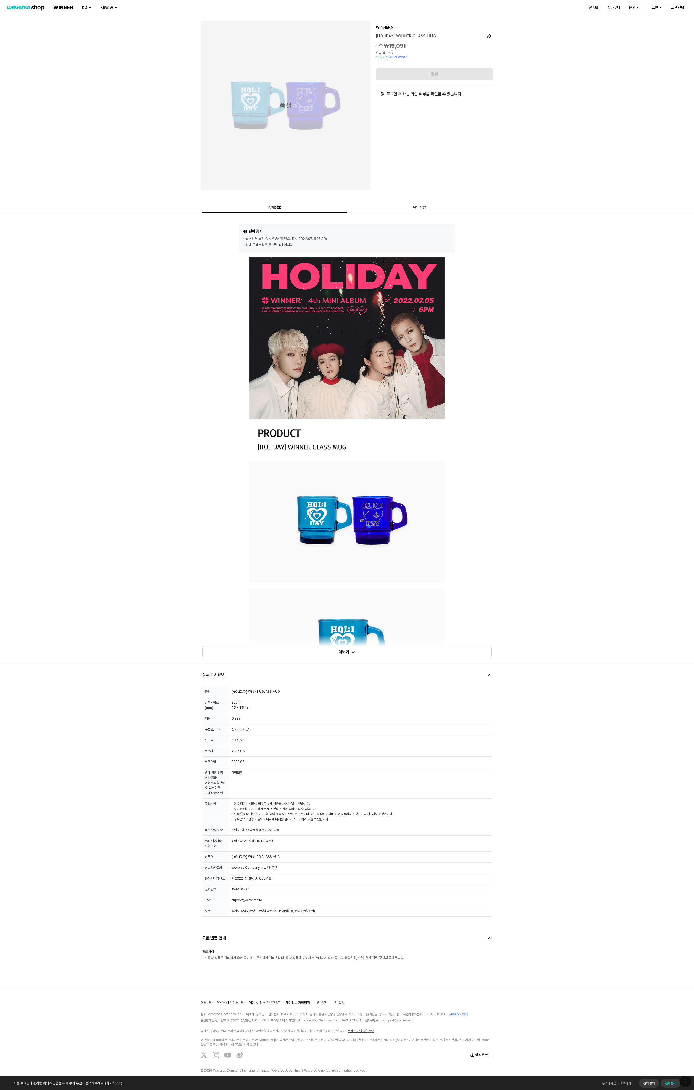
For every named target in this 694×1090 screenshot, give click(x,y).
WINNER (383, 27)
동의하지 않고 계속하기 (616, 1083)
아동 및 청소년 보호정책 (265, 1003)
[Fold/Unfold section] (347, 675)
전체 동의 (670, 1083)
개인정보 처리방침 (297, 1003)
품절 (434, 74)
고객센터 (677, 7)
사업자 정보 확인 (458, 1014)
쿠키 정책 (320, 1003)
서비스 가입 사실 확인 (361, 1031)
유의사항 (419, 207)
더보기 (344, 652)
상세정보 (274, 207)
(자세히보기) (113, 1083)
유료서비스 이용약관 (231, 1003)
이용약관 (207, 1003)
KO (84, 7)
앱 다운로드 (482, 1055)
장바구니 (613, 7)
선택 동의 (648, 1083)
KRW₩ (107, 7)
